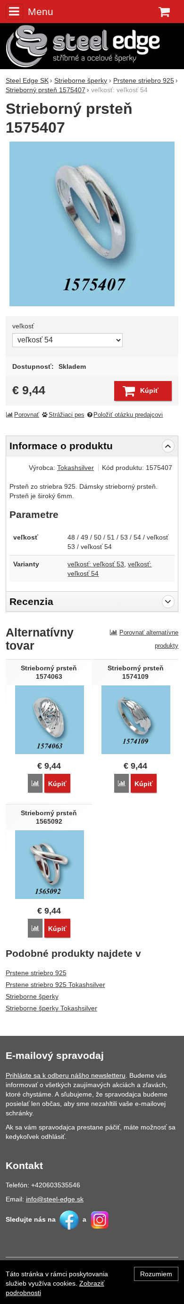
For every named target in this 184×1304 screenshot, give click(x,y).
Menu (40, 11)
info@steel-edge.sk (55, 1199)
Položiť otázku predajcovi (128, 415)
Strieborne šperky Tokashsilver (51, 1008)
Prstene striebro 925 (36, 973)
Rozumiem (156, 1274)
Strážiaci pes (66, 415)
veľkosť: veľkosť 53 (95, 564)
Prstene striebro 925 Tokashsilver (55, 984)
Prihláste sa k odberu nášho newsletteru (65, 1075)
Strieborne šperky (32, 996)
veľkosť (23, 326)
